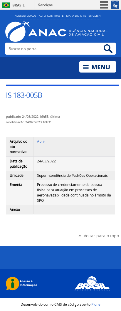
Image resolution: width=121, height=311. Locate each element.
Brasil (18, 5)
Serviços (45, 4)
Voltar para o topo (101, 235)
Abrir (41, 141)
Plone (95, 304)
